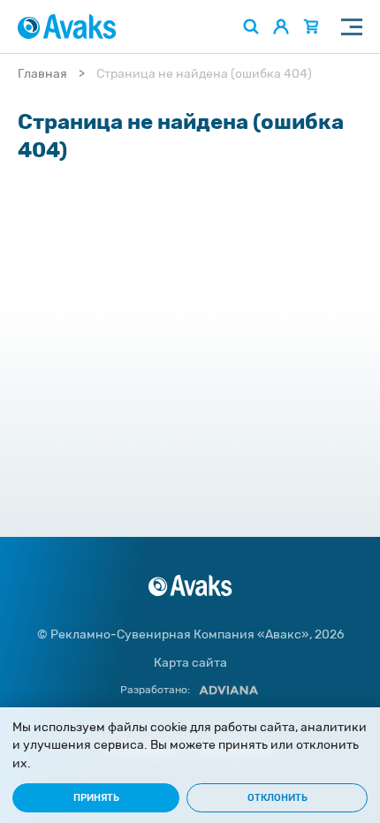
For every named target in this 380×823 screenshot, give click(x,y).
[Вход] (281, 26)
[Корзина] (311, 26)
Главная (42, 73)
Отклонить (277, 798)
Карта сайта (190, 662)
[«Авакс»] (67, 26)
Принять (96, 798)
